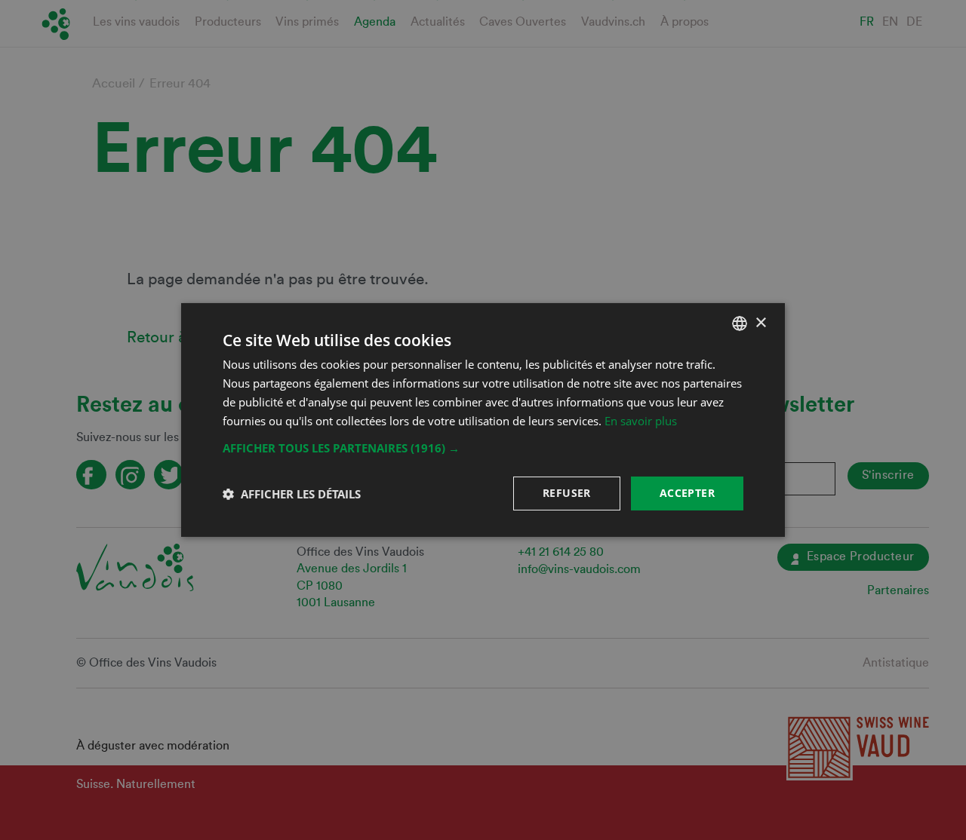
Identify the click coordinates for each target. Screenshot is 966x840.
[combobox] (739, 323)
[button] (483, 448)
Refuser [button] (567, 493)
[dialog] (483, 420)
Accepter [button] (687, 493)
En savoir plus (641, 420)
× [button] (760, 322)
